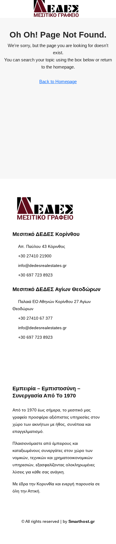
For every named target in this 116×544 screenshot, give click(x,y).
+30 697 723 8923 (35, 275)
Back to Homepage (58, 81)
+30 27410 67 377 (35, 318)
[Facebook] (53, 533)
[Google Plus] (63, 533)
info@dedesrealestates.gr (42, 265)
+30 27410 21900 (34, 256)
